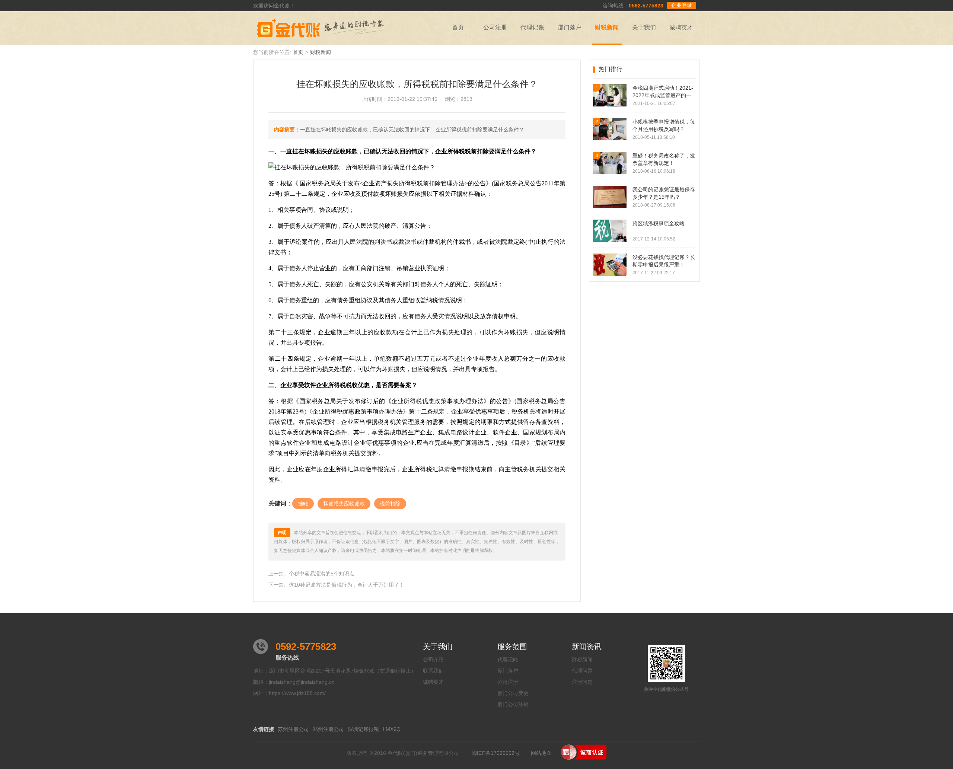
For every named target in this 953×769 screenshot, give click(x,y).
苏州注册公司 (293, 729)
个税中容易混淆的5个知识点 (321, 574)
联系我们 (433, 671)
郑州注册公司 (328, 729)
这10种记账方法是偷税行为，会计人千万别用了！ (346, 585)
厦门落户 (569, 27)
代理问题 (582, 671)
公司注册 (495, 27)
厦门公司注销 (513, 704)
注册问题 (582, 682)
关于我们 (644, 27)
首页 (458, 27)
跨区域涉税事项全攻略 (658, 223)
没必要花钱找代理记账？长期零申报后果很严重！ (663, 261)
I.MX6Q (392, 729)
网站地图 (541, 753)
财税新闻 (607, 27)
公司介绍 (433, 660)
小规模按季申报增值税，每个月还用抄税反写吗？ (663, 125)
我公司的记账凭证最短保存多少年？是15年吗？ (663, 193)
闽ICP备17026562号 (496, 753)
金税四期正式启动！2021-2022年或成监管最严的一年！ (662, 92)
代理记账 (532, 27)
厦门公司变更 (513, 693)
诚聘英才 (681, 27)
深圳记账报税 (363, 729)
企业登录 (681, 5)
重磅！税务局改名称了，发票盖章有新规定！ (663, 159)
